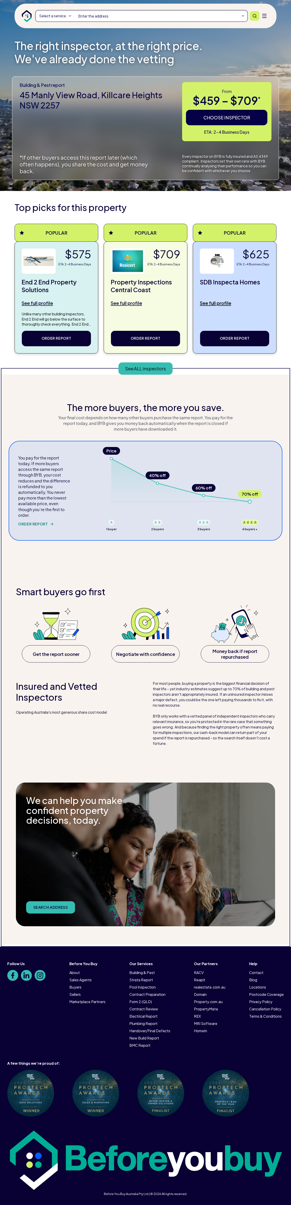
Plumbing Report (143, 1023)
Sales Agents (80, 979)
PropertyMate (206, 1009)
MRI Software (205, 1023)
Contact (256, 972)
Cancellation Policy (265, 1009)
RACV (199, 972)
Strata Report (141, 979)
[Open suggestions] (243, 16)
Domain (200, 994)
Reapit (199, 979)
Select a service (52, 15)
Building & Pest (142, 972)
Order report (56, 338)
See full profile (37, 303)
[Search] (255, 16)
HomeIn (200, 1030)
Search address (50, 907)
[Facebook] (12, 975)
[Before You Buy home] (27, 16)
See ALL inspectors (145, 368)
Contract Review (143, 1009)
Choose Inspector (226, 117)
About (74, 972)
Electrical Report (143, 1016)
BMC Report (140, 1045)
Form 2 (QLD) (140, 1001)
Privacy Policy (260, 1001)
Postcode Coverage (266, 994)
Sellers (75, 994)
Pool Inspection (142, 987)
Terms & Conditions (265, 1016)
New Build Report (144, 1038)
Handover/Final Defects (149, 1030)
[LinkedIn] (26, 975)
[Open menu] (264, 16)
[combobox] (161, 16)
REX (197, 1016)
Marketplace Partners (87, 1001)
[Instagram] (40, 975)
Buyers (75, 987)
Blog (253, 979)
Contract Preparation (147, 994)
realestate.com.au (209, 987)
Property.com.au (208, 1001)
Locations (257, 987)
